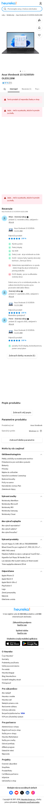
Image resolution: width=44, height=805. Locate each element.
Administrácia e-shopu (10, 727)
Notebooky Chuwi (8, 514)
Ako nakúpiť (6, 693)
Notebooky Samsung (10, 511)
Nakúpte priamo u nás (10, 703)
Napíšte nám (22, 625)
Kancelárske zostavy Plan (11, 486)
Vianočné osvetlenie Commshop (14, 475)
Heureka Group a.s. (28, 799)
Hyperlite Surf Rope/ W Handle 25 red (16, 557)
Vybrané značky (9, 496)
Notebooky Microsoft (10, 504)
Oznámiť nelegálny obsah (11, 679)
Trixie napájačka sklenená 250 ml (14, 564)
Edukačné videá (8, 750)
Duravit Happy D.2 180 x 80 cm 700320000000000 (19, 544)
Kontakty (5, 659)
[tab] (14, 89)
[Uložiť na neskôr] (39, 35)
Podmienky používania (10, 662)
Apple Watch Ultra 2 (9, 582)
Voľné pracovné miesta (10, 666)
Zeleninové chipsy (9, 489)
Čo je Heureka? (7, 656)
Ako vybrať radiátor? (9, 529)
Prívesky (5, 469)
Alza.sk (11, 222)
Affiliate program (8, 747)
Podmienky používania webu (28, 802)
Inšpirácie (5, 777)
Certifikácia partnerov (10, 774)
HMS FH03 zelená (8, 550)
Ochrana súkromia (8, 710)
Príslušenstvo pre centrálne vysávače (16, 462)
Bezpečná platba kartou (11, 713)
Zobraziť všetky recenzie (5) (22, 355)
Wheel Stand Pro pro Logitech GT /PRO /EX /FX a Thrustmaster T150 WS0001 (22, 547)
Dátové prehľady (8, 743)
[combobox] (22, 8)
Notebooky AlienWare (10, 500)
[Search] (5, 89)
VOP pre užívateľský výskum (12, 717)
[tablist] (22, 89)
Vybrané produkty (10, 539)
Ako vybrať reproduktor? (11, 525)
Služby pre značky (8, 740)
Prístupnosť (6, 683)
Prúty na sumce (8, 482)
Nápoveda (6, 754)
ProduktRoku (7, 771)
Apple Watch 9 (7, 579)
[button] (14, 89)
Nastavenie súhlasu (9, 706)
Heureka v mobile (8, 696)
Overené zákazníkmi (9, 764)
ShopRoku (6, 767)
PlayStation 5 (7, 586)
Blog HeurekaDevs (9, 676)
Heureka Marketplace (10, 737)
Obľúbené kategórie (11, 454)
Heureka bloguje (8, 673)
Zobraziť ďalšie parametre (22, 440)
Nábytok (5, 596)
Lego (4, 589)
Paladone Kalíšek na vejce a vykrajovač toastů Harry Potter (22, 554)
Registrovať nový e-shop (11, 730)
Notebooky (10, 15)
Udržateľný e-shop (9, 781)
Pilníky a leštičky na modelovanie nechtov (17, 458)
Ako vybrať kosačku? (9, 532)
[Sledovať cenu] (39, 27)
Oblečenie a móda (8, 599)
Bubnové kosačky (8, 479)
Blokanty (5, 465)
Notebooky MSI (7, 507)
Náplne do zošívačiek (10, 472)
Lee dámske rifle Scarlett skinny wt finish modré (20, 561)
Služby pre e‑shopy (9, 733)
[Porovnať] (39, 20)
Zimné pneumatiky (9, 592)
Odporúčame (8, 571)
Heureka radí (6, 700)
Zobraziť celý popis (22, 412)
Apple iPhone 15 (8, 575)
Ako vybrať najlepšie (11, 521)
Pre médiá (5, 669)
